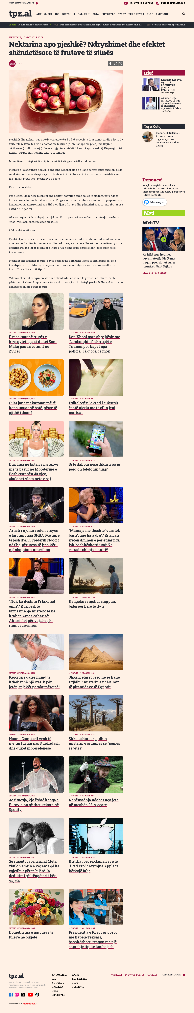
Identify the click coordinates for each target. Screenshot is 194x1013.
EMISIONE (162, 14)
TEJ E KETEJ (136, 14)
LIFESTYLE (108, 14)
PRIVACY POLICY (135, 974)
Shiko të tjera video (154, 272)
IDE (57, 14)
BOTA (95, 14)
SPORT (122, 14)
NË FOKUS (68, 14)
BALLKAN (84, 14)
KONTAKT (116, 974)
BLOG (150, 14)
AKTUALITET (44, 14)
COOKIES (152, 974)
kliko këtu (165, 191)
